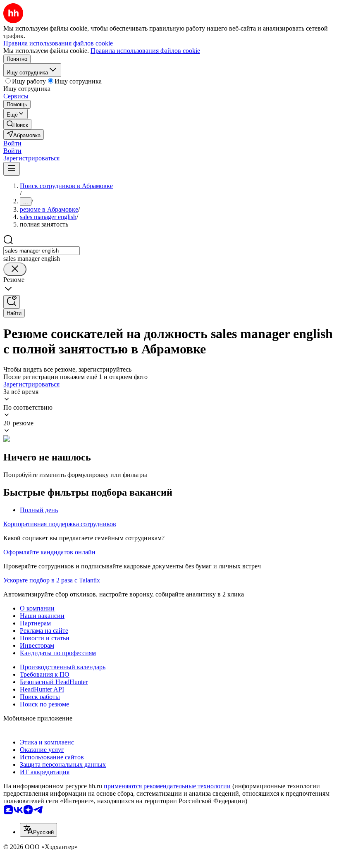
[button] (12, 143)
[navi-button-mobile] (11, 169)
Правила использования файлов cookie (145, 50)
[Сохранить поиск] (11, 302)
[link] (17, 124)
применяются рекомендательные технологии (167, 786)
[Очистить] (14, 269)
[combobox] (41, 250)
